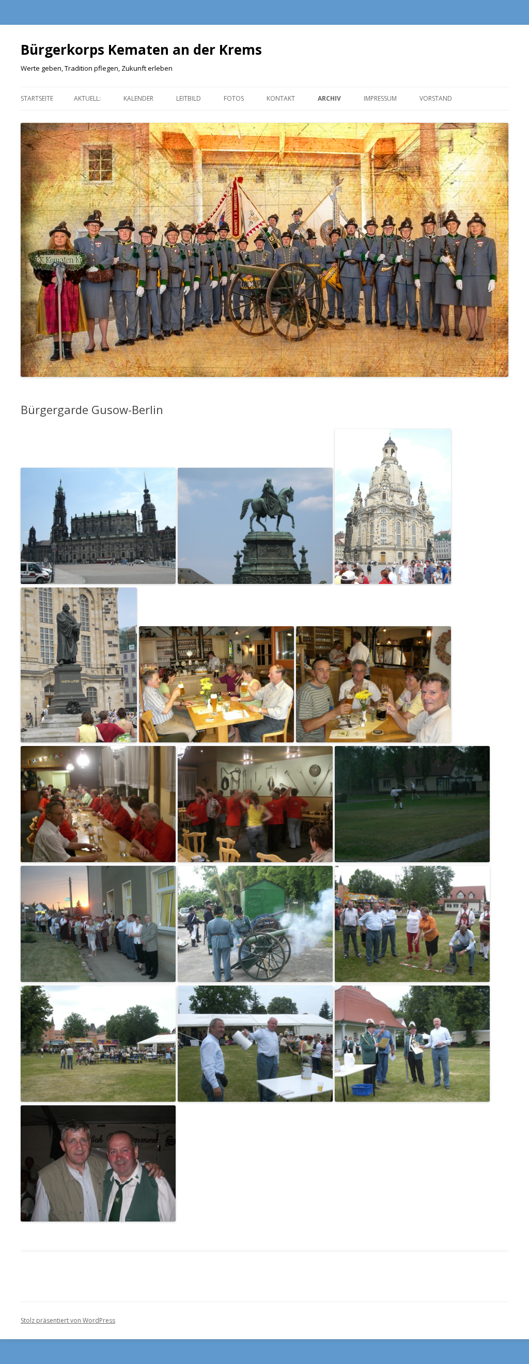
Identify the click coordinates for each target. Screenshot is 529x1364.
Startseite (37, 98)
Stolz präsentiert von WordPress (68, 1320)
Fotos (234, 98)
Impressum (380, 98)
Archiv (329, 98)
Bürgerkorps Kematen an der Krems (141, 49)
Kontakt (281, 98)
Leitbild (188, 98)
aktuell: (87, 98)
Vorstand (435, 98)
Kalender (138, 98)
